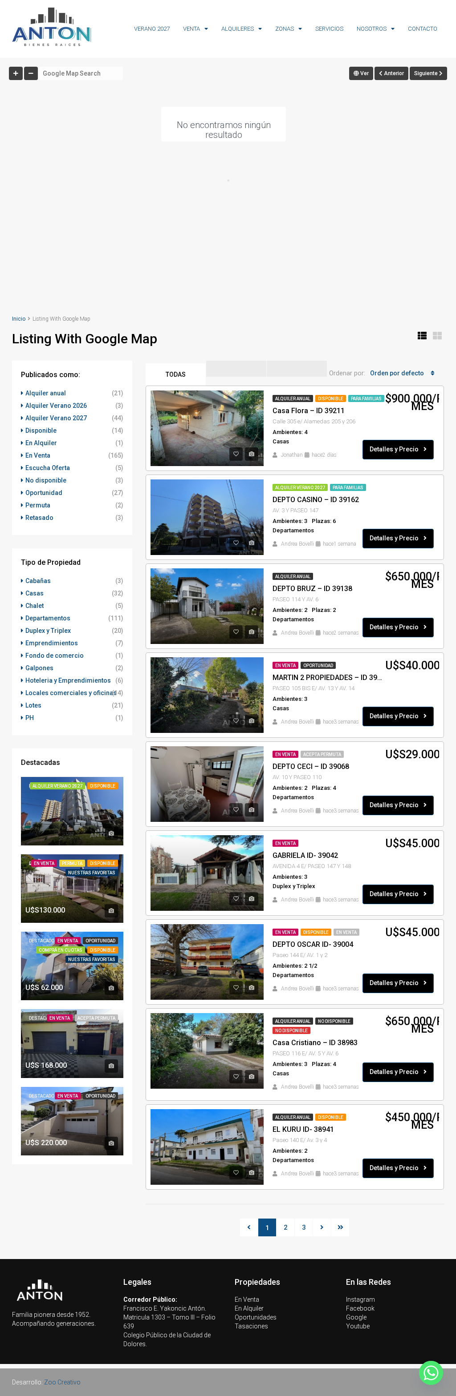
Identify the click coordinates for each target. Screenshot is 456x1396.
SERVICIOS (329, 28)
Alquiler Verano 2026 (56, 405)
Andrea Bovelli (297, 544)
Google (356, 1317)
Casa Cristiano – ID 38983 (315, 1042)
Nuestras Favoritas (91, 872)
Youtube (358, 1326)
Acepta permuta (322, 754)
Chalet (34, 605)
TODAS (176, 374)
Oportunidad (318, 665)
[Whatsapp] (431, 1373)
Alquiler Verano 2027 (300, 487)
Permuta (37, 505)
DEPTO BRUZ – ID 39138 (312, 588)
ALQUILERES (237, 28)
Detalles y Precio (395, 449)
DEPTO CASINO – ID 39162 (316, 499)
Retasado (39, 517)
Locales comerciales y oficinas (71, 692)
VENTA (191, 28)
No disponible (334, 1021)
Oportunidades (256, 1317)
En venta (346, 932)
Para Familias (366, 398)
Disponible (330, 398)
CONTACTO (422, 28)
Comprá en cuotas (60, 950)
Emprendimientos (51, 643)
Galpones (39, 668)
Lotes (33, 705)
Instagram (360, 1299)
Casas (34, 593)
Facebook (360, 1308)
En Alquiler (41, 443)
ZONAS (284, 28)
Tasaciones (251, 1326)
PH (29, 717)
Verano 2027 (152, 28)
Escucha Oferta (47, 467)
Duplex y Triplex (48, 630)
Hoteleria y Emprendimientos (68, 680)
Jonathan (292, 455)
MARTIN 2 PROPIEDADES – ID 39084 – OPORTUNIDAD (329, 677)
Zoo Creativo (62, 1382)
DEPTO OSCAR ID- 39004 (313, 944)
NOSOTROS (372, 28)
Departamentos (47, 618)
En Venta (285, 665)
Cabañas (38, 580)
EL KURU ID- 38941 (303, 1129)
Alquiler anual (292, 398)
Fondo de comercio (54, 655)
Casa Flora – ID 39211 (309, 410)
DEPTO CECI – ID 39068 (311, 766)
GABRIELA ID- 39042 (305, 855)
